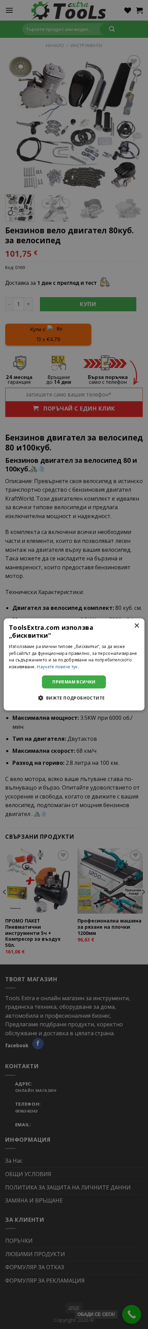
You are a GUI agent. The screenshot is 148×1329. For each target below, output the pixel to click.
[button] (74, 698)
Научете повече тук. (58, 667)
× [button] (136, 625)
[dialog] (74, 664)
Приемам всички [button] (74, 682)
